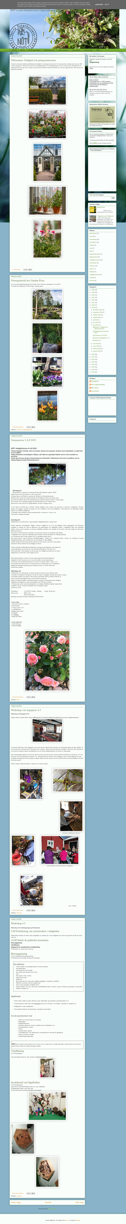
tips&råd (91, 271)
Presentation (93, 263)
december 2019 (98, 309)
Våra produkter (76, 50)
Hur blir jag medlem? (34, 50)
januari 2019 (97, 351)
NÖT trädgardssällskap (98, 384)
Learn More (99, 4)
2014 (93, 364)
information (92, 242)
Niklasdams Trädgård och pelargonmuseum (33, 60)
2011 (93, 372)
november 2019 (98, 312)
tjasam (67, 1220)
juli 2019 (95, 320)
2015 (93, 362)
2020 (93, 305)
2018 (93, 354)
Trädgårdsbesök (27, 429)
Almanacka (92, 233)
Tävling (91, 277)
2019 (93, 307)
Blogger (78, 1220)
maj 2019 (96, 325)
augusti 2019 (97, 317)
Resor (18, 699)
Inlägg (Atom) (52, 1208)
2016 (93, 359)
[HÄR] (95, 143)
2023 (93, 297)
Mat (90, 251)
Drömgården (95, 381)
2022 (93, 300)
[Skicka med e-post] (24, 270)
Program (19, 429)
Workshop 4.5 (18, 923)
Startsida (14, 50)
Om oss (22, 50)
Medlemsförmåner (49, 50)
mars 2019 (96, 346)
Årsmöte (91, 280)
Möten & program (63, 50)
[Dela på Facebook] (29, 270)
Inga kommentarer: (18, 427)
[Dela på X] (28, 270)
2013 (93, 367)
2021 (93, 302)
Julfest (91, 245)
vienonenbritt (95, 391)
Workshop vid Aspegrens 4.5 (26, 710)
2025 (93, 292)
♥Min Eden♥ (94, 388)
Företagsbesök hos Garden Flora (27, 280)
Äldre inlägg (79, 1202)
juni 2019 (96, 322)
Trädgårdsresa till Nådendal (105, 216)
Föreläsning (92, 239)
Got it (107, 4)
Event (91, 236)
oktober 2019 (97, 315)
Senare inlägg (15, 1202)
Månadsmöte (101, 207)
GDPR (98, 50)
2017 (93, 357)
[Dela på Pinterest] (31, 270)
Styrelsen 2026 (88, 50)
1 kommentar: (16, 269)
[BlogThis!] (26, 270)
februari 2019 (97, 348)
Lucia (91, 248)
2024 (93, 295)
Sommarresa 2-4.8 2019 (23, 440)
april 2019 (96, 343)
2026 (93, 290)
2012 (93, 369)
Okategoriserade (94, 260)
